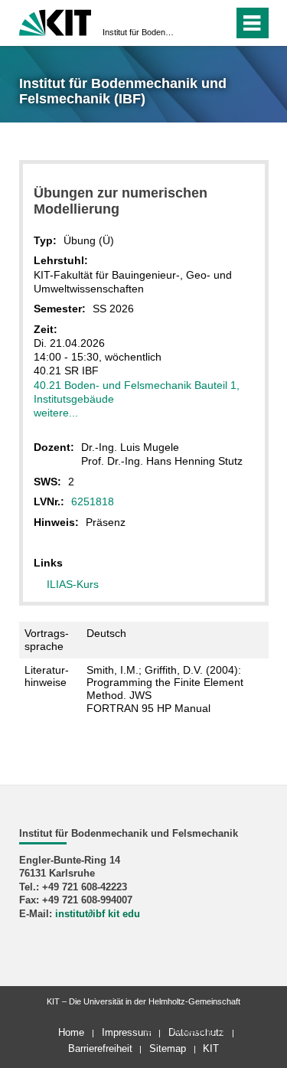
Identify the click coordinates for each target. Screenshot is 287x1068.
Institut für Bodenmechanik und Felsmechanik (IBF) (139, 32)
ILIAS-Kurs (73, 584)
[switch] (194, 23)
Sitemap (167, 1048)
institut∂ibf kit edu (97, 914)
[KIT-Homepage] (55, 21)
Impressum (127, 1032)
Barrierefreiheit (100, 1048)
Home (71, 1032)
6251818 (92, 501)
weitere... (56, 413)
